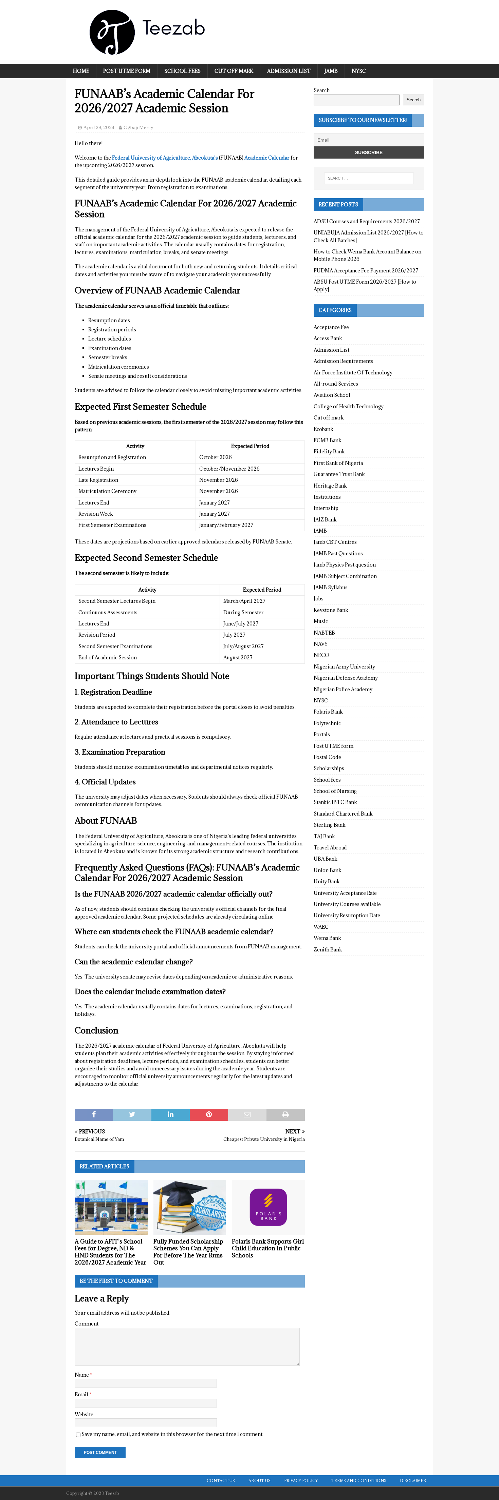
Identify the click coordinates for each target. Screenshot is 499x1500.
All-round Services (336, 384)
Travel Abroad (330, 847)
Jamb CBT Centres (335, 542)
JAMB (331, 71)
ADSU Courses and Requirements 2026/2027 (367, 221)
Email (82, 1394)
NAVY (321, 644)
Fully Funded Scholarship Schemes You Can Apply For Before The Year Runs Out (188, 1252)
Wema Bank (327, 938)
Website (84, 1414)
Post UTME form (126, 71)
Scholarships (329, 768)
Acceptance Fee (331, 327)
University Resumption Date (347, 915)
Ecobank (323, 429)
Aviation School (332, 395)
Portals (322, 734)
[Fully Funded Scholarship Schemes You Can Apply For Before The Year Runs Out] (189, 1207)
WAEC (321, 927)
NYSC (359, 71)
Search (322, 90)
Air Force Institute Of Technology (353, 372)
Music (321, 621)
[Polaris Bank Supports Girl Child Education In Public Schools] (268, 1207)
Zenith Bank (328, 949)
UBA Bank (325, 859)
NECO (321, 655)
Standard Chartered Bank (343, 813)
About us (259, 1480)
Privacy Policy (301, 1480)
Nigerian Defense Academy (346, 678)
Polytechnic (327, 723)
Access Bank (328, 338)
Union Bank (327, 870)
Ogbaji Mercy (138, 127)
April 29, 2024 (99, 127)
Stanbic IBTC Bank (335, 802)
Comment (86, 1323)
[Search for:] (369, 178)
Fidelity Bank (329, 451)
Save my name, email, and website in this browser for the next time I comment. (172, 1434)
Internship (326, 508)
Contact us (221, 1480)
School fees (182, 71)
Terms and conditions (358, 1480)
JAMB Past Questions (338, 553)
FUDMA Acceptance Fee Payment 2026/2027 (366, 270)
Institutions (327, 497)
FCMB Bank (327, 440)
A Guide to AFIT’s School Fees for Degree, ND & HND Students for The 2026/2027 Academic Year (110, 1252)
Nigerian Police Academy (343, 689)
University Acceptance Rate (345, 893)
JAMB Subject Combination (345, 576)
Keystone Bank (331, 610)
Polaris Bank (328, 711)
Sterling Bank (330, 825)
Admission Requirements (343, 361)
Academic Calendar (267, 158)
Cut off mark (234, 71)
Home (81, 71)
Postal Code (327, 757)
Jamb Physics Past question (345, 564)
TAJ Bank (324, 836)
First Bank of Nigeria (338, 463)
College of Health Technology (349, 406)
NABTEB (324, 633)
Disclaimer (413, 1480)
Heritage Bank (330, 485)
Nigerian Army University (344, 666)
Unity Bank (327, 881)
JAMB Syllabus (331, 587)
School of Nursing (335, 791)
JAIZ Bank (325, 519)
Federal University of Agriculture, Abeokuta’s (165, 158)
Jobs (319, 598)
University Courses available (347, 904)
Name (82, 1375)
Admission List (289, 71)
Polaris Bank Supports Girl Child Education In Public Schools (268, 1248)
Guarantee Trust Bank (339, 474)
